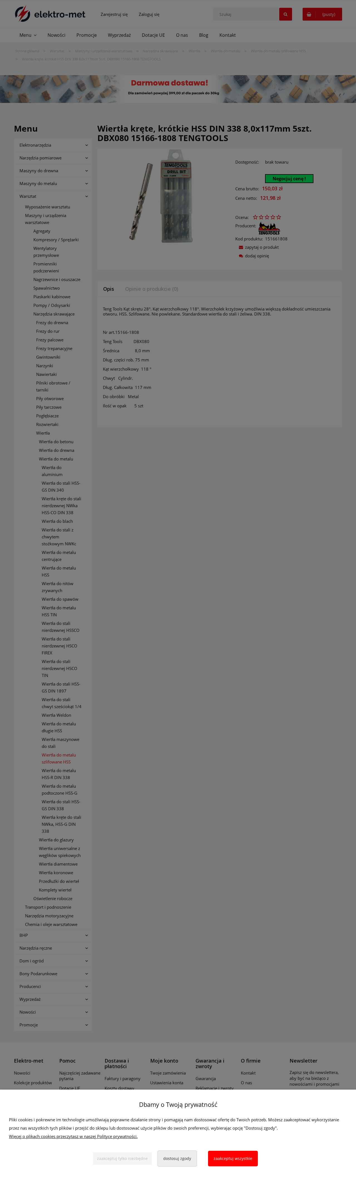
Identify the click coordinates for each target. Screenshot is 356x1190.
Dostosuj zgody (177, 1158)
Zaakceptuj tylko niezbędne (122, 1158)
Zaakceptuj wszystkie (233, 1158)
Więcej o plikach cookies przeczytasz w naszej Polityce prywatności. (73, 1136)
